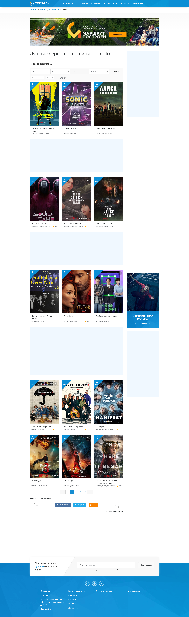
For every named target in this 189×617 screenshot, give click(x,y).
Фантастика (54, 10)
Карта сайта (45, 609)
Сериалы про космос (105, 591)
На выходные (110, 3)
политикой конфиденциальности (122, 570)
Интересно (138, 3)
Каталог (43, 10)
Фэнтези (72, 604)
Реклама (44, 595)
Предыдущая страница (63, 492)
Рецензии (96, 3)
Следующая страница (90, 492)
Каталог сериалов (76, 591)
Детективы (73, 608)
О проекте (45, 591)
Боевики (72, 599)
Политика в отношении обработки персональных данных (52, 602)
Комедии (72, 595)
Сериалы (33, 10)
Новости (125, 3)
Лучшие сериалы (132, 591)
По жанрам (67, 3)
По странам (82, 3)
